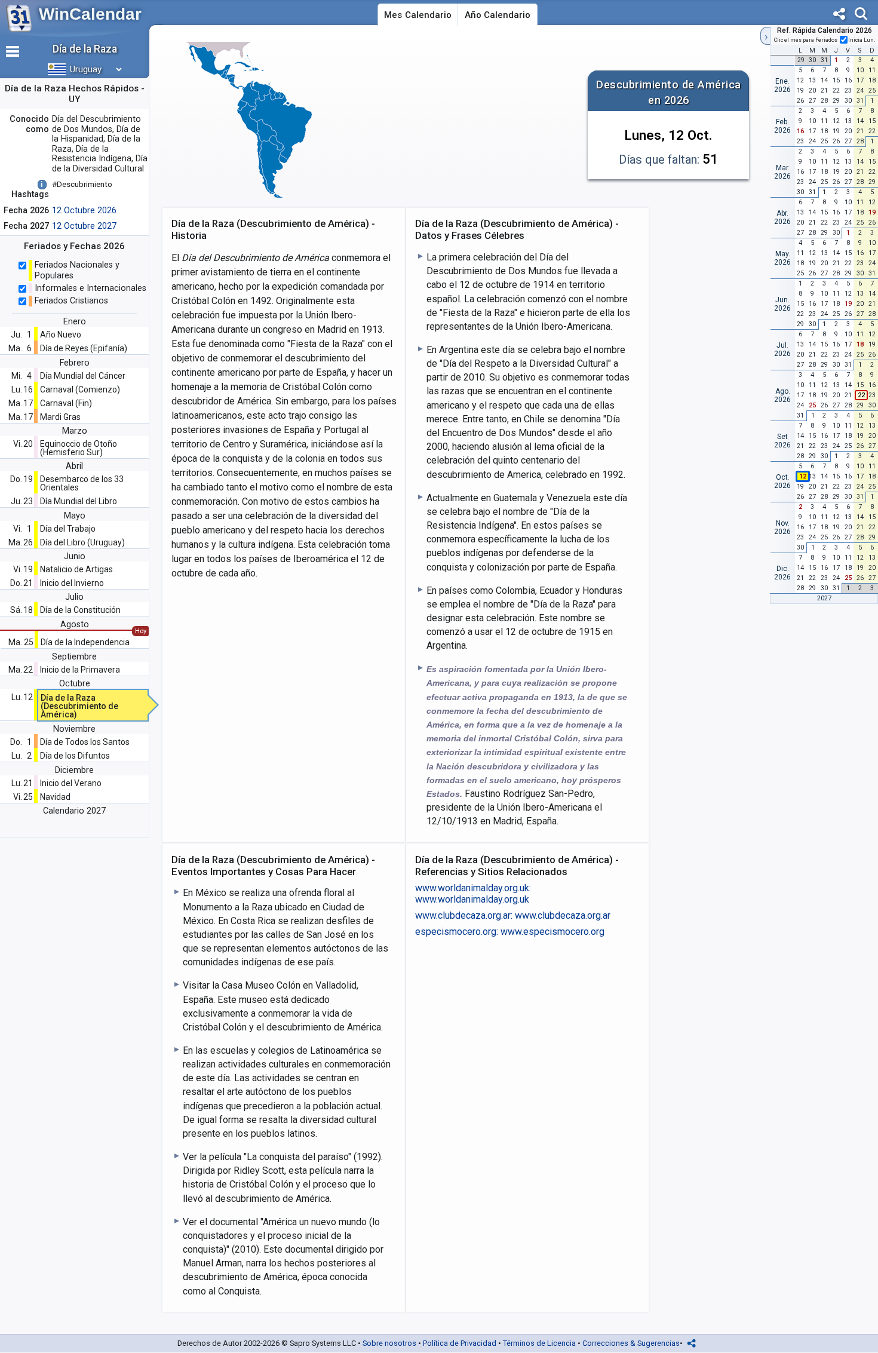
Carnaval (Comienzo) (80, 389)
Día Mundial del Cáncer (82, 376)
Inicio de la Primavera (80, 669)
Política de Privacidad (459, 1343)
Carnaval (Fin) (66, 403)
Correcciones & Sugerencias (631, 1343)
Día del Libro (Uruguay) (82, 542)
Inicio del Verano (71, 783)
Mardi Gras (60, 417)
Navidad (55, 797)
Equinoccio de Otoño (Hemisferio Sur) (78, 448)
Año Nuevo (60, 334)
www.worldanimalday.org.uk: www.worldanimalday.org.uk (473, 893)
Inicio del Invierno (72, 583)
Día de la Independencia (85, 642)
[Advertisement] (460, 121)
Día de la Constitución (80, 610)
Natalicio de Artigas (76, 569)
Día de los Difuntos (75, 755)
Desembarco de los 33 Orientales (82, 483)
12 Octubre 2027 (84, 226)
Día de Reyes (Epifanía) (83, 348)
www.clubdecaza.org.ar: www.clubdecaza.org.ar (512, 915)
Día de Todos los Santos (85, 742)
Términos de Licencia (539, 1343)
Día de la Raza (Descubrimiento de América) (79, 706)
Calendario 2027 (74, 811)
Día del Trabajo (68, 528)
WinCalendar (90, 14)
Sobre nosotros (389, 1343)
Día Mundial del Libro (78, 501)
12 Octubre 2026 (84, 210)
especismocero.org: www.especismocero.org (509, 931)
